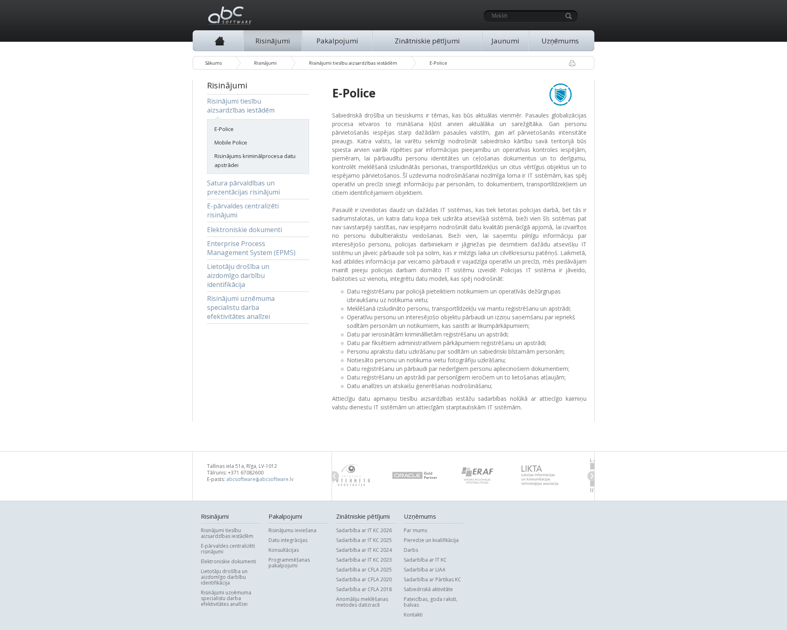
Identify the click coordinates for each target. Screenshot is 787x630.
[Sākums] (219, 40)
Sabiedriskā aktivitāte (428, 589)
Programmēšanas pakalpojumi (289, 562)
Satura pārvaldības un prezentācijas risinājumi (243, 187)
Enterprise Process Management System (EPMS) (251, 248)
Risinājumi (272, 40)
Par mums (415, 530)
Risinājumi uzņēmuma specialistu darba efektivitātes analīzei (241, 307)
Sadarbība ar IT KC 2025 (364, 540)
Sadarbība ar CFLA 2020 (364, 579)
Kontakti (413, 614)
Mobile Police (230, 142)
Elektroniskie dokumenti (244, 229)
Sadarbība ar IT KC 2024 (364, 549)
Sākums (213, 63)
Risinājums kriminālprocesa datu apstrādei (255, 160)
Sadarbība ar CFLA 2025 (364, 569)
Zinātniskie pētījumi (427, 40)
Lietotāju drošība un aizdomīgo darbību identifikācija (238, 275)
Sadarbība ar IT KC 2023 (364, 559)
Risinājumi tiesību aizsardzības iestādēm (353, 63)
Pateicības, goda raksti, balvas (430, 602)
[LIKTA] (495, 475)
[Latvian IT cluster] (557, 475)
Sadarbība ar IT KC (425, 559)
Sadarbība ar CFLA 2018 (364, 589)
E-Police (438, 63)
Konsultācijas (283, 549)
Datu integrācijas (287, 540)
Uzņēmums (560, 40)
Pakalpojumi (337, 40)
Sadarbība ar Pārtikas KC (432, 579)
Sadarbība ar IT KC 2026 (364, 530)
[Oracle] (370, 475)
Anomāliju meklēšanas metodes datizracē (362, 602)
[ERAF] (432, 475)
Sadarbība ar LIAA (425, 569)
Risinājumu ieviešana (292, 530)
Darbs (411, 549)
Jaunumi (505, 40)
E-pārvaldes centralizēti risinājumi (243, 210)
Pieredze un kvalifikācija (431, 540)
